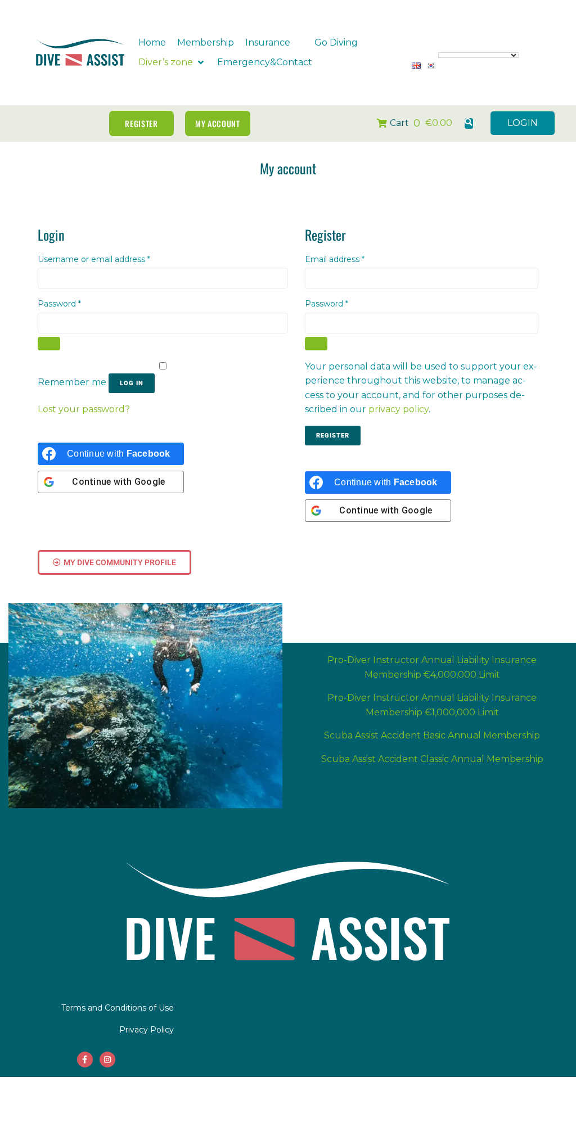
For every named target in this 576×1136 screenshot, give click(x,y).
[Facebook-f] (85, 1059)
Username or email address (112, 258)
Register (332, 435)
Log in (131, 383)
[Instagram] (107, 1059)
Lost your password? (84, 409)
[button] (274, 43)
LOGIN (522, 123)
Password (77, 303)
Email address (352, 258)
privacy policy (398, 409)
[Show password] (49, 343)
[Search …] (469, 123)
